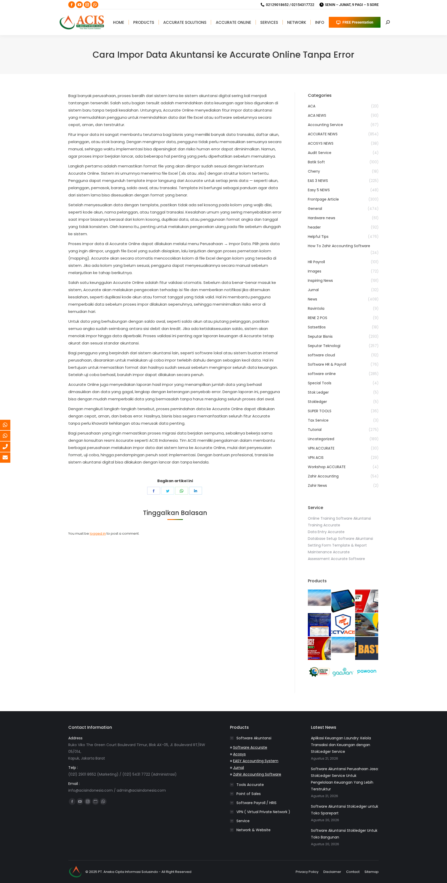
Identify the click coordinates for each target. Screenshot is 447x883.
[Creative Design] (367, 625)
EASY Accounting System (255, 760)
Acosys (239, 754)
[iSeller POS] (343, 601)
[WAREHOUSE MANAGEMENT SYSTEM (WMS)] (319, 598)
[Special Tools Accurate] (367, 601)
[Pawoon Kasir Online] (367, 672)
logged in (98, 533)
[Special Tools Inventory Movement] (343, 645)
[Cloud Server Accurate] (319, 625)
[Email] (9, 457)
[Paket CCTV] (343, 625)
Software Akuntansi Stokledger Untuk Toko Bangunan (344, 834)
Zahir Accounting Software (257, 774)
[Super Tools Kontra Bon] (319, 648)
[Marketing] (9, 425)
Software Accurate (250, 747)
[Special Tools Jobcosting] (319, 672)
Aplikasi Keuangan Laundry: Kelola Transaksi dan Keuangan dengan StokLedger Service (341, 744)
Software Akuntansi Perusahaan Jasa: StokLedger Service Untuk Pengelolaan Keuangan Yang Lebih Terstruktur (344, 779)
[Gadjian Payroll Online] (343, 672)
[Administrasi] (9, 436)
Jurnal (238, 767)
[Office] (9, 446)
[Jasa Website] (367, 648)
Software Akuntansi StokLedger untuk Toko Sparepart (344, 810)
